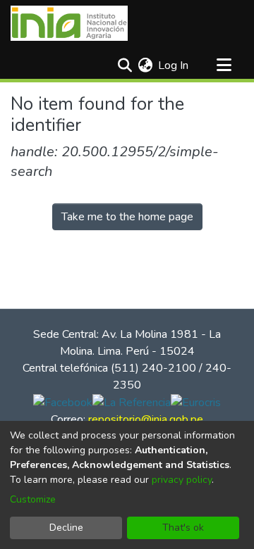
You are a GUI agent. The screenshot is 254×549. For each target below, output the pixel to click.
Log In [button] (174, 65)
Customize (33, 499)
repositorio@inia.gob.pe (145, 419)
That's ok (183, 527)
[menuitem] (145, 65)
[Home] (69, 23)
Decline (66, 527)
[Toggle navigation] (223, 65)
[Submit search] (124, 65)
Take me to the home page (127, 217)
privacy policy (182, 479)
